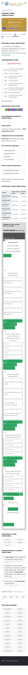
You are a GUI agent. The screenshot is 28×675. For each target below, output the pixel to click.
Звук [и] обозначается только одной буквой (13, 302)
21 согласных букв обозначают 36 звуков (10, 404)
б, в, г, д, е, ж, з (9, 440)
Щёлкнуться (8, 635)
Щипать (20, 631)
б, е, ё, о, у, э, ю (9, 453)
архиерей (20, 542)
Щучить (7, 624)
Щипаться (7, 631)
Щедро (7, 612)
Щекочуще (20, 612)
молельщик (7, 539)
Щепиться (7, 646)
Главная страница (7, 10)
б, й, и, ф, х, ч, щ (9, 449)
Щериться (7, 643)
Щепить (20, 646)
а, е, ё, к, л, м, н (9, 485)
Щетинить (20, 639)
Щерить (20, 643)
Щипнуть (20, 627)
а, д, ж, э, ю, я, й (9, 489)
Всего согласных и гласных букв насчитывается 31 (12, 414)
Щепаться (20, 650)
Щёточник (7, 620)
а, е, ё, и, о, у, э (9, 481)
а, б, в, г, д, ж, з (9, 476)
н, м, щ (7, 348)
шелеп (7, 545)
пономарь (20, 539)
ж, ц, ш (7, 343)
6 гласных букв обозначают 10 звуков (13, 393)
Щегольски (20, 616)
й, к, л (6, 352)
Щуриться (20, 624)
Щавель (20, 620)
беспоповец (8, 542)
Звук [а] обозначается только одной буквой (12, 281)
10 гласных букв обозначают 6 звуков (13, 383)
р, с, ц (6, 356)
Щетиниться (8, 639)
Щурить (7, 627)
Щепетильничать (8, 650)
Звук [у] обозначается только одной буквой (12, 313)
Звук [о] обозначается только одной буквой (13, 292)
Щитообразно (7, 616)
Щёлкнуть (20, 635)
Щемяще (20, 608)
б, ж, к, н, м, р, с (9, 445)
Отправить (8, 524)
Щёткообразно (8, 608)
